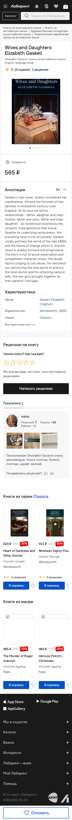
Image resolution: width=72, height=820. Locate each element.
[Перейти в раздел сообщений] (37, 6)
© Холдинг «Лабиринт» (20, 794)
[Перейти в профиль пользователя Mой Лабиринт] (46, 6)
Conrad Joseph (14, 561)
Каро (6, 672)
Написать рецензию (36, 388)
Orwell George (49, 556)
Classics (46, 317)
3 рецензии (54, 577)
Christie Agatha (14, 666)
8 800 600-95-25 (15, 800)
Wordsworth (48, 311)
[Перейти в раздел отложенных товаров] (56, 6)
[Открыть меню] (5, 6)
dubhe (25, 416)
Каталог (11, 16)
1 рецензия (18, 577)
